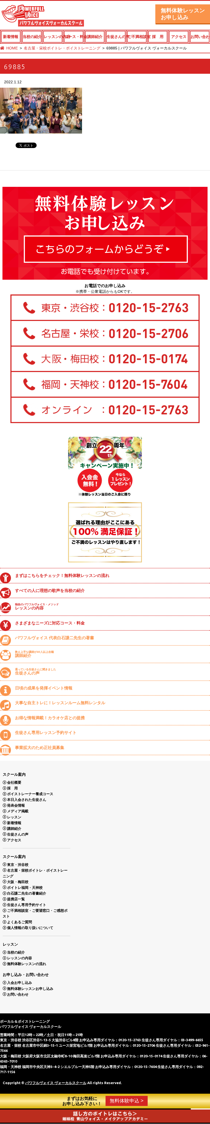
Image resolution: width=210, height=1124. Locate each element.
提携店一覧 (16, 899)
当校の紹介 (32, 36)
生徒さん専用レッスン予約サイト (46, 732)
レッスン (14, 817)
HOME (12, 48)
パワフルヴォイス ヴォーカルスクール (55, 1083)
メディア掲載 (17, 811)
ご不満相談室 (137, 36)
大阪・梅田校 (17, 882)
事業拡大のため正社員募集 (39, 747)
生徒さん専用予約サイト (26, 905)
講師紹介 (95, 36)
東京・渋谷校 (17, 864)
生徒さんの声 (116, 36)
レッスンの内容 (53, 36)
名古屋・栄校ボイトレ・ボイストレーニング (62, 48)
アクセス (178, 36)
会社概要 (14, 782)
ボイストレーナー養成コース (30, 794)
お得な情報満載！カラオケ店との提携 (50, 717)
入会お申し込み (19, 983)
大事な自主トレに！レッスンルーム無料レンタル (60, 702)
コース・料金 (74, 36)
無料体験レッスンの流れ (26, 964)
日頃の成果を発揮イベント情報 (43, 688)
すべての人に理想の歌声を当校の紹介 (50, 590)
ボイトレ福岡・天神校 (25, 887)
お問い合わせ (200, 36)
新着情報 (10, 36)
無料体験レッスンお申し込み (183, 13)
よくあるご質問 (19, 922)
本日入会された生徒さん (26, 800)
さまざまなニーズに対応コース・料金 (50, 623)
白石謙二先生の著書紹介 (26, 893)
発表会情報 (16, 805)
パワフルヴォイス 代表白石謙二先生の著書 (54, 637)
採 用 (158, 36)
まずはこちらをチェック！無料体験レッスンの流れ (62, 575)
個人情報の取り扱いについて (30, 928)
